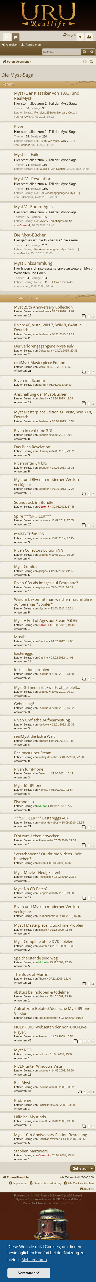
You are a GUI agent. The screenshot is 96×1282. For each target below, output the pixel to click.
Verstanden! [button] (28, 1273)
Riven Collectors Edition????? (38, 550)
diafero (42, 929)
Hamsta (43, 789)
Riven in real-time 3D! (33, 430)
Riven (19, 126)
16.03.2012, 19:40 (63, 624)
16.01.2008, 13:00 (62, 1121)
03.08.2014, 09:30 (60, 384)
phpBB (34, 1195)
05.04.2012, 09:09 (62, 587)
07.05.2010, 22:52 (65, 840)
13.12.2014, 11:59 (60, 366)
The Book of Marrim (32, 974)
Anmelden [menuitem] (81, 38)
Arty (30, 1199)
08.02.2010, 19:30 (62, 893)
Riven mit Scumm (29, 380)
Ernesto (43, 740)
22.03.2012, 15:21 (62, 608)
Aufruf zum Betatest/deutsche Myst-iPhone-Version (52, 1011)
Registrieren (33, 44)
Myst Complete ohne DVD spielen (43, 941)
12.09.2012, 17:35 (62, 520)
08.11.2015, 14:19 (63, 334)
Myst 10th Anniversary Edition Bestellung (50, 1134)
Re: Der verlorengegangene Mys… (56, 192)
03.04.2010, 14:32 (60, 863)
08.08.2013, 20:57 (62, 434)
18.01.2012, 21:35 (63, 724)
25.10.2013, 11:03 (62, 398)
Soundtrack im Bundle (33, 502)
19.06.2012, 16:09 (62, 554)
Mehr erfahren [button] (34, 1260)
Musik (19, 636)
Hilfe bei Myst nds (30, 1116)
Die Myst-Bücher (30, 235)
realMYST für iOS (29, 533)
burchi (42, 384)
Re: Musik (40, 168)
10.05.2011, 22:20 (73, 757)
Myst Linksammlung (33, 263)
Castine (61, 168)
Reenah (24, 286)
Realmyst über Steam (32, 752)
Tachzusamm (46, 915)
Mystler (43, 608)
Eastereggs (23, 653)
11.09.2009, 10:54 (62, 1036)
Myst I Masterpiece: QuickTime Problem (49, 925)
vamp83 (43, 1121)
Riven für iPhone (28, 769)
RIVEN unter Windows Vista (38, 1066)
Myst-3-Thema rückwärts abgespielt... (47, 687)
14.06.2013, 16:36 (63, 467)
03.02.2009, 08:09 (63, 1104)
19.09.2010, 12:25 (61, 805)
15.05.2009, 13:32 (61, 1054)
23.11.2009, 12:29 (61, 962)
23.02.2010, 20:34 (65, 876)
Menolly (24, 253)
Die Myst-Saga (17, 75)
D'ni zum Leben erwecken (36, 835)
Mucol (42, 805)
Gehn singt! (24, 703)
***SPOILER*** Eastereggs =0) (41, 817)
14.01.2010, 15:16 (69, 915)
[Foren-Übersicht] (48, 15)
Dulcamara (26, 197)
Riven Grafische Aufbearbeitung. (42, 719)
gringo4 (43, 571)
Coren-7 (24, 225)
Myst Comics (25, 566)
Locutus (43, 520)
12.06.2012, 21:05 (62, 571)
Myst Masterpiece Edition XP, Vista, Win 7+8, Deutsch (53, 414)
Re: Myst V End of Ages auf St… (54, 220)
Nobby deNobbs (48, 757)
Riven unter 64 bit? (30, 463)
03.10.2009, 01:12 (72, 1017)
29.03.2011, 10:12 (62, 773)
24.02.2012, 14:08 (62, 641)
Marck (42, 366)
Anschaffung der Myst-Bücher (40, 394)
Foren (16, 38)
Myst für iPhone (28, 785)
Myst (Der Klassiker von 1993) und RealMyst (46, 95)
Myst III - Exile (26, 154)
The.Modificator (48, 1017)
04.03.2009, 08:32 (62, 1087)
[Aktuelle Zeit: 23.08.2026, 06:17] (85, 62)
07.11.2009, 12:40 (60, 978)
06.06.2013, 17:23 (63, 488)
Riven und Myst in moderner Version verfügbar (46, 909)
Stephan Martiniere (31, 1150)
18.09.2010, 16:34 (73, 822)
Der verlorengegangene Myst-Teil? (43, 346)
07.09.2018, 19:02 (63, 311)
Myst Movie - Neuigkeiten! (37, 872)
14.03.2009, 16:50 (62, 1070)
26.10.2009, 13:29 (60, 996)
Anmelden (12, 44)
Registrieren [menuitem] (90, 38)
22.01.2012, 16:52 (62, 707)
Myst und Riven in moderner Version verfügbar (46, 482)
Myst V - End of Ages (33, 207)
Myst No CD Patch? (30, 888)
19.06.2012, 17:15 (62, 538)
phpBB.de (67, 1203)
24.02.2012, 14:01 (62, 657)
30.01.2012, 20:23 (62, 691)
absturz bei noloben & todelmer (42, 992)
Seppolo (43, 434)
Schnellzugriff (8, 38)
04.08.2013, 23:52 (62, 451)
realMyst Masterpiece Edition (39, 362)
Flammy (43, 451)
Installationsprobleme (33, 669)
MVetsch (43, 945)
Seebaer (24, 144)
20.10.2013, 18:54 (63, 421)
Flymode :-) (24, 801)
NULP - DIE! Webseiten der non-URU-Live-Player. (51, 1029)
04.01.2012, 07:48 (62, 740)
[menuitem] (69, 35)
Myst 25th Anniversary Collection (43, 307)
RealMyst (22, 1082)
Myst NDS (22, 1049)
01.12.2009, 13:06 (61, 929)
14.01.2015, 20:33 (66, 350)
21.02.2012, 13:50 (62, 673)
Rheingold (44, 840)
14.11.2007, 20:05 (74, 1138)
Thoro (42, 978)
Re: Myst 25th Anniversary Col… (54, 112)
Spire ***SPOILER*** (32, 516)
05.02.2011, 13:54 (62, 789)
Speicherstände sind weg (36, 957)
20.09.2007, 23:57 (63, 1155)
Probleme (22, 1100)
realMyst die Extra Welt (34, 736)
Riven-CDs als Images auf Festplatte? (46, 582)
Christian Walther (49, 1138)
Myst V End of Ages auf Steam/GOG (45, 620)
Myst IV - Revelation (32, 179)
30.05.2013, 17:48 (63, 506)
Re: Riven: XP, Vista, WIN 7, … (53, 140)
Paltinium (43, 1104)
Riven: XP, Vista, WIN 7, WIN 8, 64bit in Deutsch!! (48, 327)
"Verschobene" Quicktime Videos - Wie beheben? (48, 856)
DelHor (42, 1054)
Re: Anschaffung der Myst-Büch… (55, 249)
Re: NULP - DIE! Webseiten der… (55, 282)
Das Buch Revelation (32, 446)
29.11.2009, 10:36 (63, 945)
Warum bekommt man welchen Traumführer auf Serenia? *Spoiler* (53, 602)
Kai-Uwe (24, 116)
